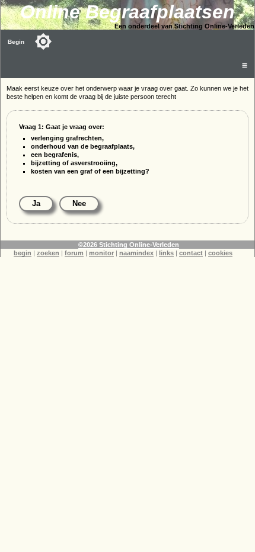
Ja (36, 203)
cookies (220, 252)
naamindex (136, 252)
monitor (101, 252)
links (166, 252)
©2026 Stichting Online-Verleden (128, 244)
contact (191, 252)
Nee (79, 203)
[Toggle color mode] (43, 41)
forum (74, 252)
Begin (16, 41)
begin (22, 252)
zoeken (48, 252)
